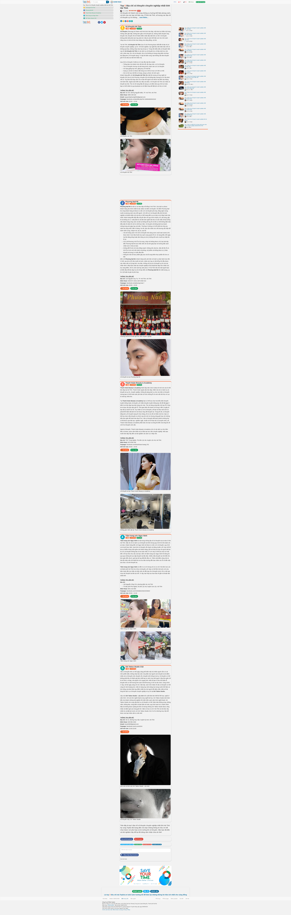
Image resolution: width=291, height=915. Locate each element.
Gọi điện (140, 28)
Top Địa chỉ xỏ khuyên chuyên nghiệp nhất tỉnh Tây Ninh (195, 28)
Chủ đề (181, 898)
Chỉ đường (133, 28)
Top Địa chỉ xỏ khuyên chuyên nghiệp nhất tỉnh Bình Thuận (195, 44)
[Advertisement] (145, 187)
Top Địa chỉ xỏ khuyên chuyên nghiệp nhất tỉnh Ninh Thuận (195, 55)
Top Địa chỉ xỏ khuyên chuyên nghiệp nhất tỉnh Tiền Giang (195, 34)
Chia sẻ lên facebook (126, 839)
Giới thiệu (105, 898)
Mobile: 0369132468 (114, 898)
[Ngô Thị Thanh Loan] (185, 30)
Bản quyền (133, 898)
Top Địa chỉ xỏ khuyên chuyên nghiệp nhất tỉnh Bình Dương (195, 103)
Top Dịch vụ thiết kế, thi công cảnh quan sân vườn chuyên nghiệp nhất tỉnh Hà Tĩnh (196, 125)
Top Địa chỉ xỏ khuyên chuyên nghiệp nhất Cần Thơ (195, 39)
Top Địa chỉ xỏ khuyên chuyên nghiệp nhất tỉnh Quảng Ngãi (195, 60)
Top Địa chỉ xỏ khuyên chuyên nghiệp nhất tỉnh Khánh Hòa (195, 98)
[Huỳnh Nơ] (185, 57)
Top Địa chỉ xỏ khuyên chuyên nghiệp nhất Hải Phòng (195, 82)
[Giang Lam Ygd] (121, 10)
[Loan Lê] (185, 73)
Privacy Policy (127, 909)
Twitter (102, 22)
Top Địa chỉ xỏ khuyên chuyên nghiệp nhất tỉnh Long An (195, 71)
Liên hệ (187, 898)
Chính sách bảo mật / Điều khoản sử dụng (112, 909)
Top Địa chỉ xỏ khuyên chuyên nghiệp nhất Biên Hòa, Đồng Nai (195, 87)
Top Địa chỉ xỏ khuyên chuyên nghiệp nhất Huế (195, 93)
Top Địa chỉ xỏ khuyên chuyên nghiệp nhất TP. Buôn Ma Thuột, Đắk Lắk (195, 77)
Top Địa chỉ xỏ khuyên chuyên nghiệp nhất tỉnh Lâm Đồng (195, 50)
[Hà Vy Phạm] (185, 127)
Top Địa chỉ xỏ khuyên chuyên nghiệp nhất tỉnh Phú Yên (195, 66)
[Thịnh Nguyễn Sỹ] (185, 52)
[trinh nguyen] (185, 79)
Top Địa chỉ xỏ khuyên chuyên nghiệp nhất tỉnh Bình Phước (195, 114)
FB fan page (166, 898)
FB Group (158, 898)
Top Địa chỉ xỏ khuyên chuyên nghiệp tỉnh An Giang (196, 120)
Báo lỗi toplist (138, 839)
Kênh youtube (174, 898)
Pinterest (104, 22)
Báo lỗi (138, 10)
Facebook (99, 22)
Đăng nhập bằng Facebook (131, 855)
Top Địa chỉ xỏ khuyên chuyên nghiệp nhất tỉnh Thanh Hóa (195, 109)
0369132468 (111, 905)
